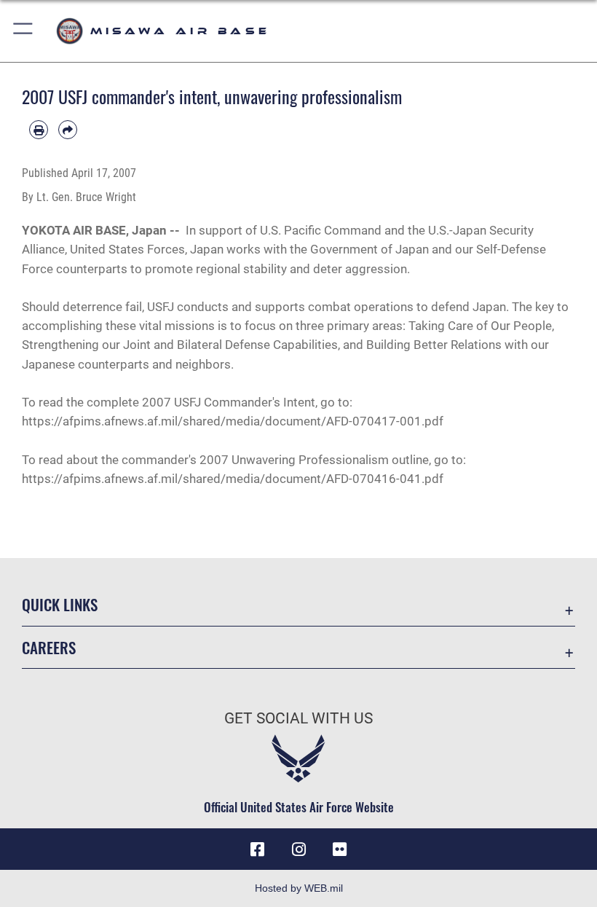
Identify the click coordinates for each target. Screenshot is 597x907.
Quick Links (60, 604)
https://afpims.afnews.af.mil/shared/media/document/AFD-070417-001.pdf (232, 421)
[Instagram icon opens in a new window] (298, 849)
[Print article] (38, 129)
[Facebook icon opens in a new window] (258, 849)
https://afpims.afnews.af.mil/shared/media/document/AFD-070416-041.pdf (232, 478)
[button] (23, 31)
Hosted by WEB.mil (299, 888)
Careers (49, 647)
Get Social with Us (298, 718)
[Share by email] (67, 129)
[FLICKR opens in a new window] (339, 849)
